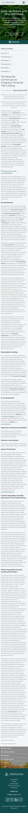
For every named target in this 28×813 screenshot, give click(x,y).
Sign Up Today (14, 34)
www (9, 711)
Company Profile (7, 752)
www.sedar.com (6, 424)
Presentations (5, 64)
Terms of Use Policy (14, 785)
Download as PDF (21, 90)
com (15, 711)
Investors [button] (15, 42)
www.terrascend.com (7, 492)
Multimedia (4, 68)
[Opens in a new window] (14, 171)
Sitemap (5, 763)
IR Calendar (4, 60)
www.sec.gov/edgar (8, 416)
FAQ (3, 766)
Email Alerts (5, 71)
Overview (4, 53)
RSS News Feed (7, 759)
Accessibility (14, 779)
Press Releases (5, 57)
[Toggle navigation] (23, 2)
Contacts (5, 755)
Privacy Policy (14, 783)
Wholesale (14, 787)
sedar (12, 711)
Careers (14, 781)
